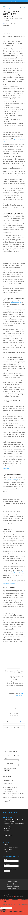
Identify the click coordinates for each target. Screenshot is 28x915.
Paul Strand (6, 830)
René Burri (9, 789)
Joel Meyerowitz (8, 835)
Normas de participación (13, 886)
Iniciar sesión (21, 721)
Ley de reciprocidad (17, 522)
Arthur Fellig (7, 826)
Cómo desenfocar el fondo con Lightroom (14, 823)
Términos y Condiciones (13, 885)
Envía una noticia (8, 849)
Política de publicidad (13, 888)
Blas (6, 18)
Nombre (6, 758)
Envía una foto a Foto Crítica (11, 847)
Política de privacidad (13, 883)
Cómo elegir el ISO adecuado (14, 582)
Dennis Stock (7, 833)
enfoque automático (16, 302)
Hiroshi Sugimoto (8, 828)
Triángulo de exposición (17, 572)
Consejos (17, 18)
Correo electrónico (9, 763)
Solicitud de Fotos (8, 851)
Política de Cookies (13, 881)
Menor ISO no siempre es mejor (10, 583)
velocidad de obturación (12, 479)
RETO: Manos (7, 844)
